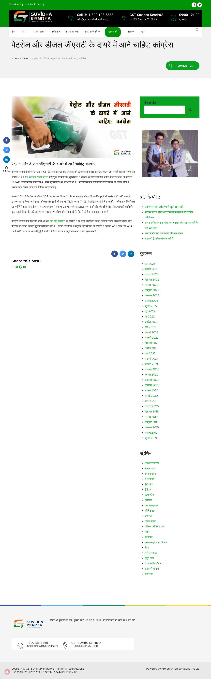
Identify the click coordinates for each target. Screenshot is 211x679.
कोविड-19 (150, 510)
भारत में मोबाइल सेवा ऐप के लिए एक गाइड (164, 233)
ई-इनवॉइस (149, 479)
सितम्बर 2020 (152, 385)
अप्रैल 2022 (151, 321)
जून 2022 (150, 311)
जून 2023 (150, 263)
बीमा (147, 547)
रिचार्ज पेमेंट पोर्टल (153, 563)
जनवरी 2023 (152, 274)
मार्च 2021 (150, 353)
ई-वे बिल (149, 484)
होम (13, 31)
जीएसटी (25, 58)
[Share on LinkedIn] (6, 161)
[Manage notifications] (7, 671)
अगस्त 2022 (151, 300)
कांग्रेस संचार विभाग (38, 177)
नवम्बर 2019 (151, 416)
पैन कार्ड (148, 537)
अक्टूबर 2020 (152, 379)
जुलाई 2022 (151, 306)
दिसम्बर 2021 (152, 343)
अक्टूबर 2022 (152, 290)
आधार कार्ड (150, 468)
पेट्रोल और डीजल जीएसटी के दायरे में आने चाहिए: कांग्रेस (54, 163)
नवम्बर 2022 (151, 284)
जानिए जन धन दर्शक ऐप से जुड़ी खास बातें (164, 206)
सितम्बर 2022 (152, 295)
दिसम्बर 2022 (152, 279)
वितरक (131, 31)
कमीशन (55, 31)
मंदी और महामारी (57, 221)
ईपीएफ (148, 489)
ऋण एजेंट (149, 494)
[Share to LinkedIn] (131, 256)
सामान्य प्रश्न (38, 31)
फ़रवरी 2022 (151, 332)
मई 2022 (150, 316)
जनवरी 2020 (152, 406)
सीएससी (149, 574)
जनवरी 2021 (151, 364)
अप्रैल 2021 (151, 348)
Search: (150, 102)
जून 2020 (150, 401)
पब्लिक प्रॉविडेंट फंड (154, 526)
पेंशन (147, 531)
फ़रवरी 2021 (151, 358)
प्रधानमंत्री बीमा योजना (156, 542)
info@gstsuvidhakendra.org (42, 645)
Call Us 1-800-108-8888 (95, 15)
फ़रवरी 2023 (151, 269)
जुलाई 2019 (151, 438)
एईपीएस (148, 500)
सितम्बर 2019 (152, 427)
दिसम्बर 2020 (152, 369)
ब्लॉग (143, 31)
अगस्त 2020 (151, 390)
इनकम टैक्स (150, 473)
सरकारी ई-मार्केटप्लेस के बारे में (159, 238)
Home (15, 58)
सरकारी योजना (152, 568)
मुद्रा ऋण (149, 558)
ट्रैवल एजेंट (150, 521)
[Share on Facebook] (114, 256)
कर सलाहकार (151, 505)
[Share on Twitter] (123, 256)
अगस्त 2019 (151, 432)
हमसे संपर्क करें (91, 31)
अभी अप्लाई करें (71, 31)
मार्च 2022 (150, 327)
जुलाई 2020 (151, 395)
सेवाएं (24, 31)
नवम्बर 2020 (151, 374)
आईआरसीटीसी (152, 463)
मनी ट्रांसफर (151, 552)
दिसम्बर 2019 (152, 411)
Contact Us (185, 65)
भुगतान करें (112, 31)
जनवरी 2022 (152, 337)
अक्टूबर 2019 (152, 422)
